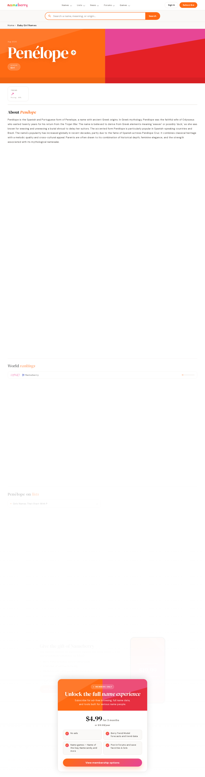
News (93, 5)
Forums (108, 5)
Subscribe (188, 5)
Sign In (171, 5)
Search (152, 16)
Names (65, 5)
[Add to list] (73, 52)
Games (123, 5)
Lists (79, 5)
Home (11, 25)
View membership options (102, 762)
